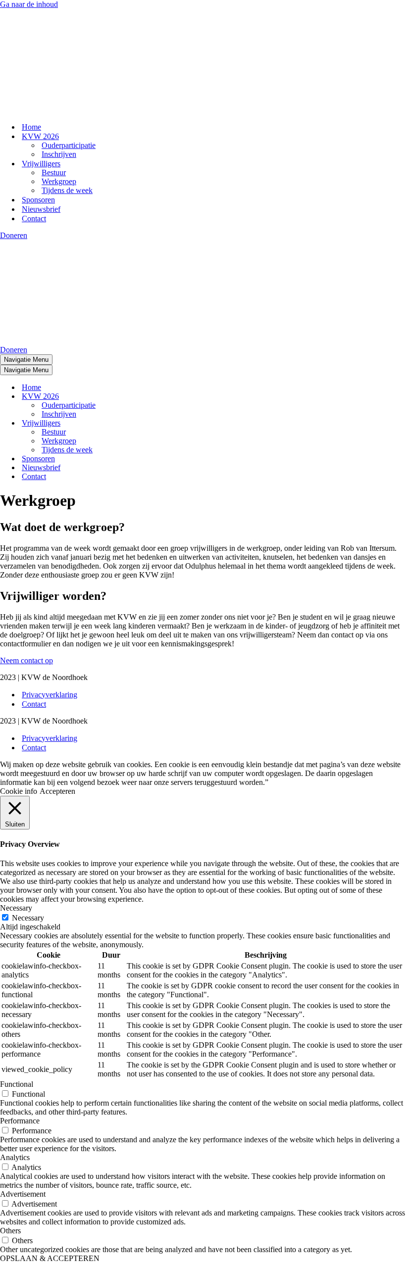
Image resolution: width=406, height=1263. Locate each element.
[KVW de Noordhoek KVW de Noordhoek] (49, 109)
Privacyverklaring (49, 694)
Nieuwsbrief (41, 209)
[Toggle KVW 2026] (173, 396)
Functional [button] (16, 1084)
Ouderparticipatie (69, 145)
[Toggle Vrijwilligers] (173, 423)
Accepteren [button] (57, 791)
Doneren (13, 235)
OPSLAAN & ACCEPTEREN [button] (50, 1258)
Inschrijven (59, 154)
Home (31, 127)
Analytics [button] (15, 1157)
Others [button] (10, 1230)
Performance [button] (20, 1121)
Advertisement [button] (23, 1194)
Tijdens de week (67, 190)
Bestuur (54, 172)
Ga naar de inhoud (29, 4)
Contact (34, 218)
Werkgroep (59, 181)
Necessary (28, 918)
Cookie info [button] (18, 791)
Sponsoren (38, 199)
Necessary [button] (16, 908)
